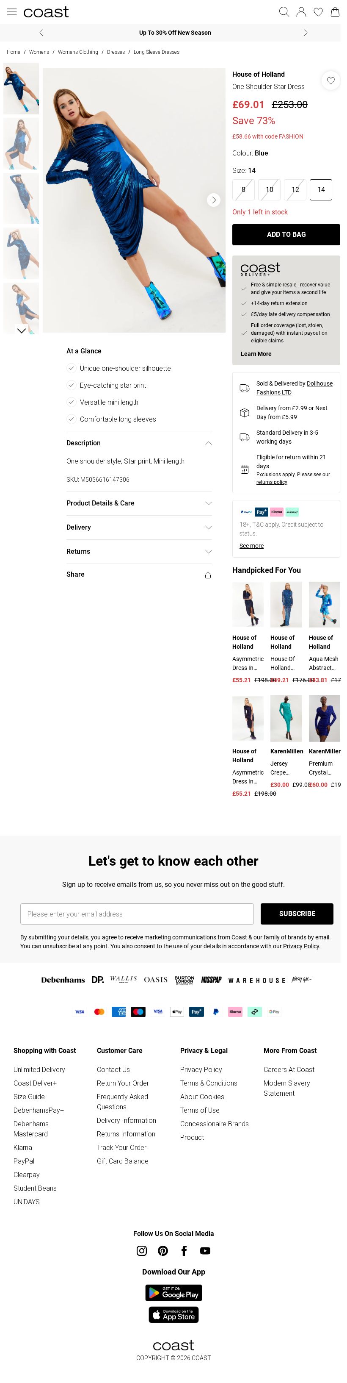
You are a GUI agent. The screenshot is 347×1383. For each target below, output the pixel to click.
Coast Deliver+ (35, 1083)
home (13, 52)
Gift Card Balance (123, 1161)
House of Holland (258, 74)
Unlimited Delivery (39, 1069)
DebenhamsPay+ (39, 1110)
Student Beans (35, 1188)
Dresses (116, 52)
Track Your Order (121, 1147)
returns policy (271, 482)
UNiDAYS (27, 1201)
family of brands (285, 937)
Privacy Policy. (302, 946)
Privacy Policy (201, 1069)
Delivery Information (126, 1120)
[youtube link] (205, 1251)
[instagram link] (142, 1251)
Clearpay (27, 1174)
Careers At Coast (289, 1069)
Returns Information (126, 1134)
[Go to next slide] (213, 200)
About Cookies (202, 1096)
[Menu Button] (12, 12)
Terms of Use (200, 1110)
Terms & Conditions (208, 1083)
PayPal (24, 1161)
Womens (39, 52)
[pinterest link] (163, 1251)
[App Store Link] (173, 1303)
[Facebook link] (184, 1251)
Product (192, 1137)
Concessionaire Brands (214, 1123)
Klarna (23, 1147)
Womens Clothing (78, 52)
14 (321, 190)
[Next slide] (305, 32)
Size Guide (29, 1096)
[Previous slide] (41, 32)
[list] (134, 200)
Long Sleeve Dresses (156, 52)
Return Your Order (123, 1083)
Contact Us (113, 1069)
